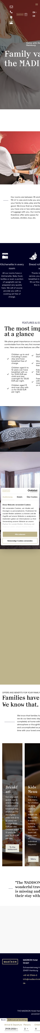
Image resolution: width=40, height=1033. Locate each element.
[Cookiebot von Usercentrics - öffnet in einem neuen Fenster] (28, 490)
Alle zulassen (20, 534)
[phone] (11, 12)
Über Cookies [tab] (32, 497)
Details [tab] (19, 497)
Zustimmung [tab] (7, 497)
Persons (27, 1025)
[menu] (36, 4)
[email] (11, 7)
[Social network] (11, 17)
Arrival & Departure (13, 1025)
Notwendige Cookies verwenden (20, 541)
